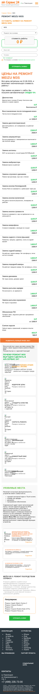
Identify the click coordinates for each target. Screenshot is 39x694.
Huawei (26, 644)
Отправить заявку (19, 66)
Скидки (8, 640)
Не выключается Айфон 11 (13, 549)
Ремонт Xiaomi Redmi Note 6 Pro (17, 609)
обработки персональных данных (26, 59)
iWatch (26, 640)
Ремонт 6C (9, 607)
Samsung (27, 648)
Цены (8, 646)
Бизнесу (9, 648)
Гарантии (9, 642)
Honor (26, 646)
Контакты (9, 649)
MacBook (27, 638)
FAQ (7, 644)
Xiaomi (26, 649)
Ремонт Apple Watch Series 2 (16, 603)
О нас (8, 638)
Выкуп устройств (9, 635)
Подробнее (28, 542)
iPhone (26, 634)
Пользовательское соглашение (11, 691)
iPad (25, 636)
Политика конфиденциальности (27, 691)
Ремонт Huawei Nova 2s (14, 611)
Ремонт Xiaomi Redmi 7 (14, 605)
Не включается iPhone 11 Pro (14, 563)
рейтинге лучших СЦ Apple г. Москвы (22, 365)
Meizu (26, 642)
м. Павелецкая (27, 3)
